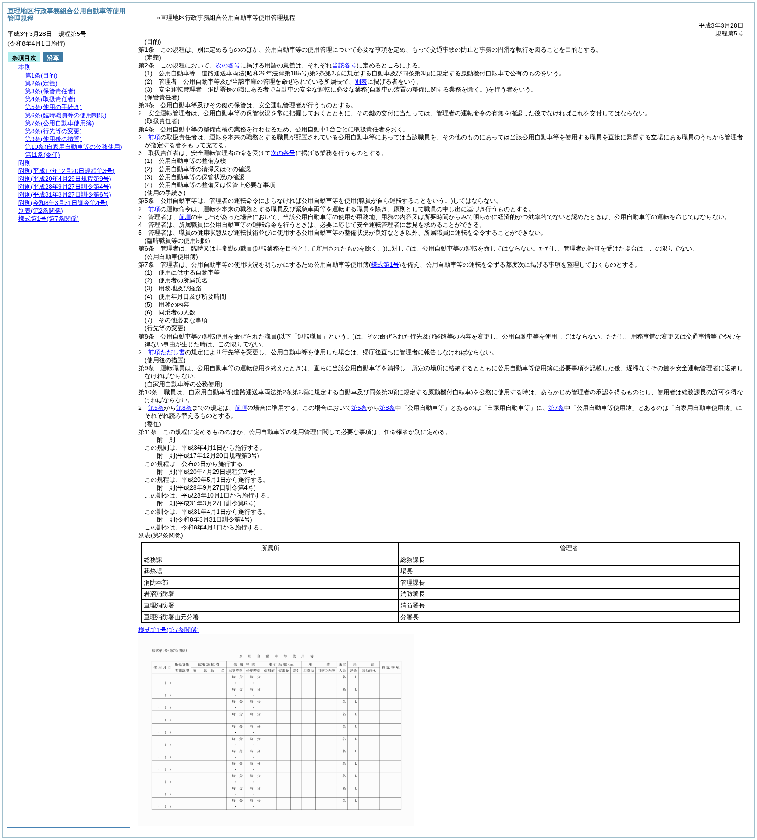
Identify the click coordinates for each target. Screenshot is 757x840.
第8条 (184, 407)
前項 (154, 137)
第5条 (156, 407)
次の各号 (228, 65)
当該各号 (344, 65)
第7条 (556, 407)
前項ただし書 (166, 352)
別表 (361, 81)
